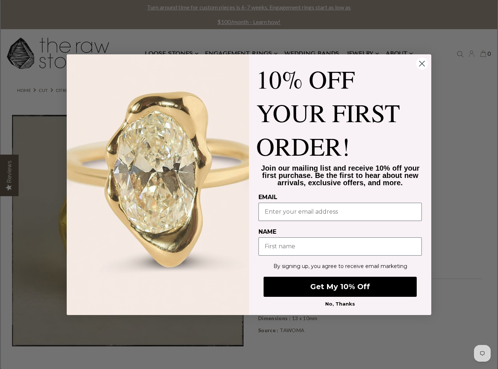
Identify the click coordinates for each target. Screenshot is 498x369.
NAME (267, 231)
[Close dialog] (422, 63)
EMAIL (267, 197)
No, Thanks (340, 304)
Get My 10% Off (340, 286)
